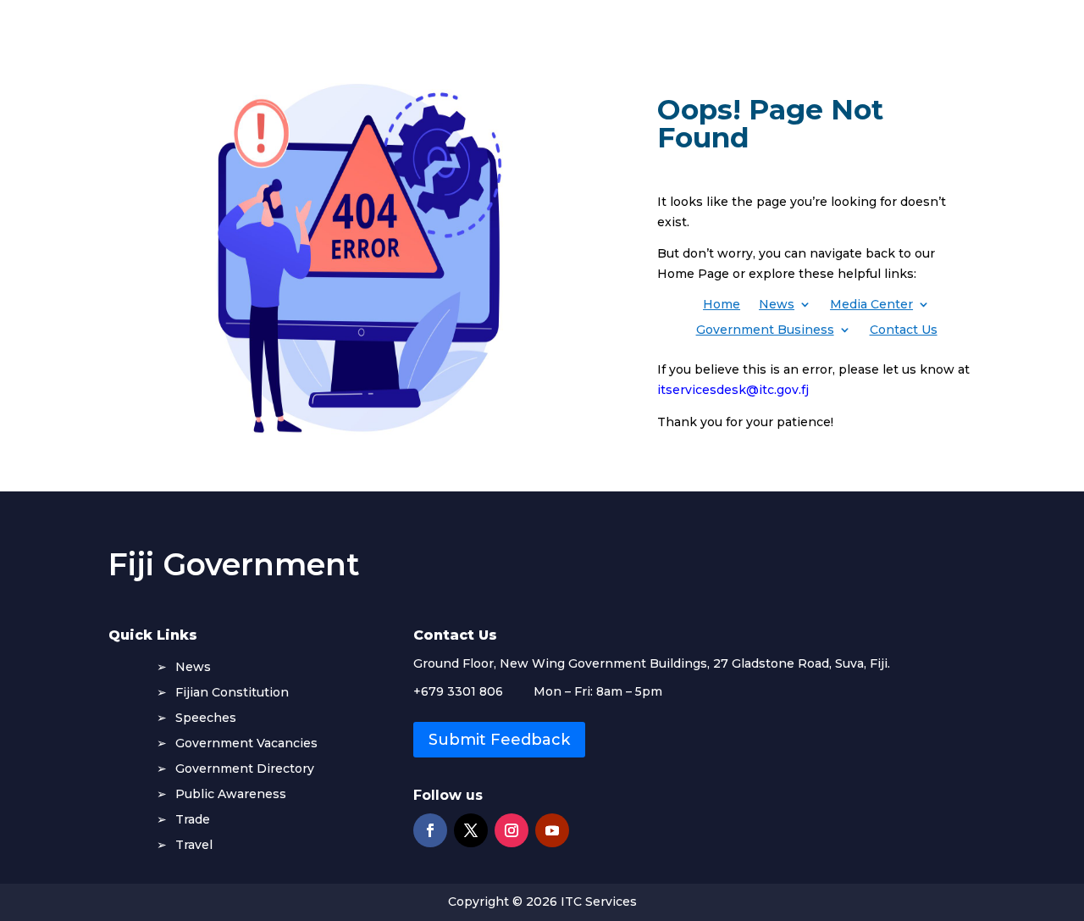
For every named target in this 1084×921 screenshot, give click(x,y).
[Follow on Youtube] (552, 830)
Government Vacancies (246, 744)
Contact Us (903, 330)
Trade (192, 820)
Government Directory (244, 769)
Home (721, 305)
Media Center (871, 305)
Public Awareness (230, 795)
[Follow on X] (471, 830)
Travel (194, 845)
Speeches (205, 718)
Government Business (765, 330)
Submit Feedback (499, 739)
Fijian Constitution (232, 693)
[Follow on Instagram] (511, 830)
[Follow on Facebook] (430, 830)
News (776, 305)
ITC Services (599, 901)
